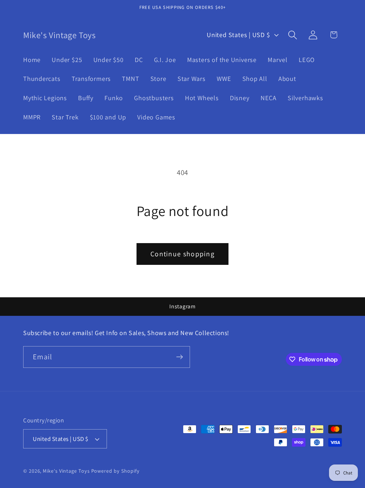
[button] (293, 35)
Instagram (182, 306)
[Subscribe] (179, 357)
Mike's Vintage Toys (66, 470)
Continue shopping (182, 253)
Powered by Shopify (115, 470)
